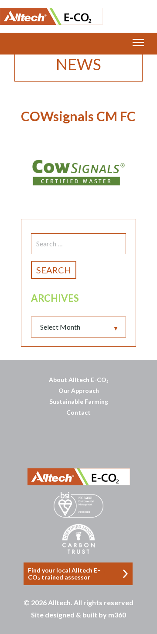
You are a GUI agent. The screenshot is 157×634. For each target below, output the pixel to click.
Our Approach (78, 390)
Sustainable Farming (78, 401)
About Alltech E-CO (78, 379)
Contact (78, 412)
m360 (117, 614)
